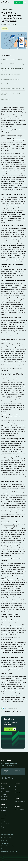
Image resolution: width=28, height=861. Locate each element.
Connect (17, 793)
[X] (20, 711)
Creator (17, 787)
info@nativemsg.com (7, 834)
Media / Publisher (6, 791)
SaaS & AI (4, 799)
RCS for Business (19, 809)
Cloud (16, 790)
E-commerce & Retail (5, 787)
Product (3, 810)
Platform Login (5, 824)
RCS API (15, 353)
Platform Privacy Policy (7, 846)
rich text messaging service (17, 203)
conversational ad (18, 529)
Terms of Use (5, 843)
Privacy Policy (5, 840)
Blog (2, 827)
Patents (3, 849)
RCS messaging (16, 501)
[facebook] (13, 711)
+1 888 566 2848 (6, 837)
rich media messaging (9, 525)
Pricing (3, 821)
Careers (3, 830)
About (3, 818)
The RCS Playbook (20, 801)
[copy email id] (3, 711)
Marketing (4, 807)
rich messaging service (17, 484)
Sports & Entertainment (5, 795)
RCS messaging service (7, 579)
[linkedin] (16, 711)
